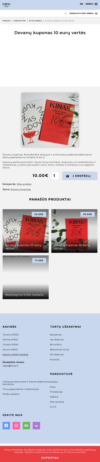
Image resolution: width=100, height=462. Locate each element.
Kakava (54, 397)
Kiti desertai (57, 354)
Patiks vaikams (11, 394)
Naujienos (55, 334)
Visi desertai (57, 339)
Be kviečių (56, 344)
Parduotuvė (20, 21)
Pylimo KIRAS (10, 339)
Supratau (50, 457)
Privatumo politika (75, 452)
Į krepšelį (81, 175)
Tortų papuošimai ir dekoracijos (21, 389)
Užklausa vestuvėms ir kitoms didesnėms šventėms (26, 383)
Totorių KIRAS (11, 334)
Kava (52, 387)
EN (81, 4)
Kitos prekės (35, 21)
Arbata (54, 382)
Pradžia (6, 21)
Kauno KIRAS (10, 349)
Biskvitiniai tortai (59, 349)
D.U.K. (53, 407)
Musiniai (54, 359)
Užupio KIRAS (10, 344)
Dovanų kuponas (21, 189)
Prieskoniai (56, 392)
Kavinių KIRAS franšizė (15, 354)
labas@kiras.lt (10, 366)
